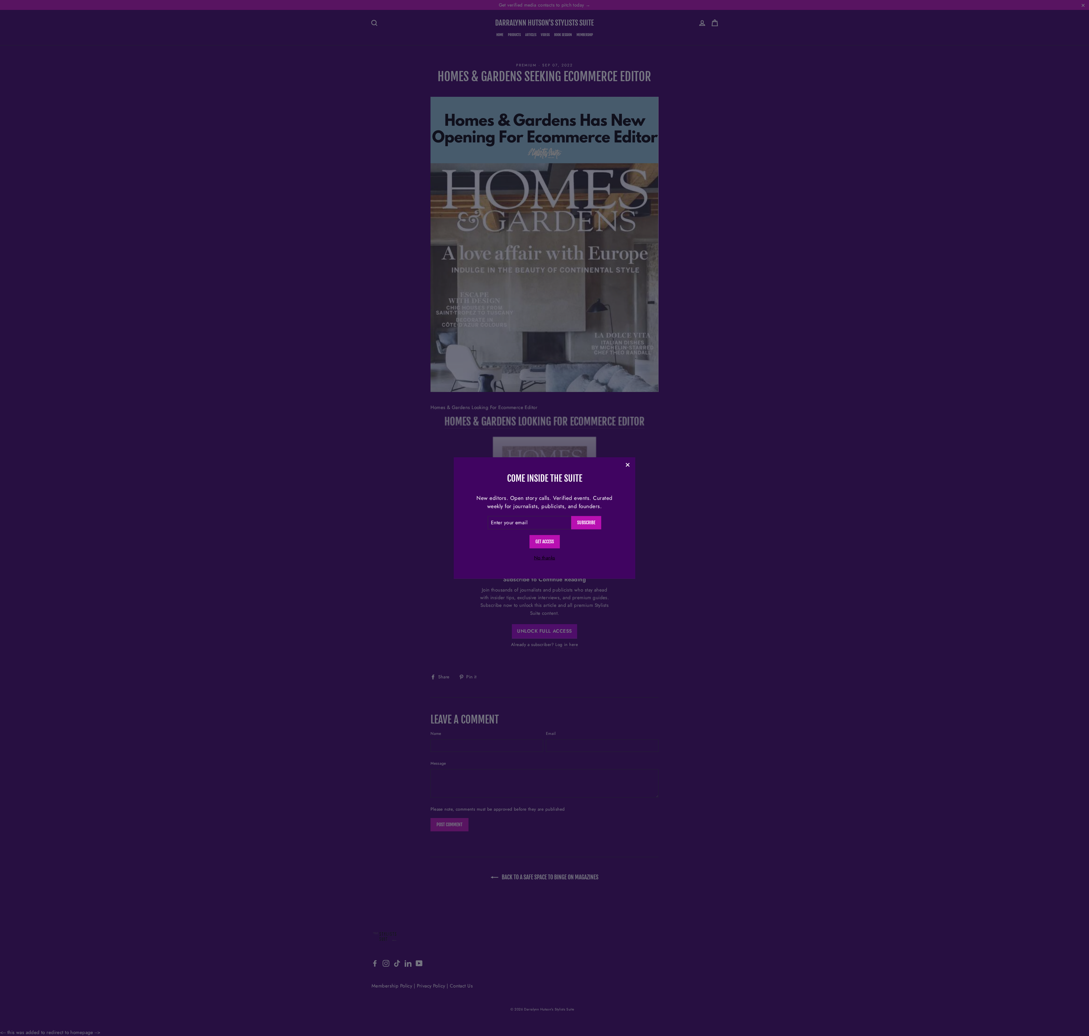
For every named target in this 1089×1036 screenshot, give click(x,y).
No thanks (544, 557)
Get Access (544, 541)
